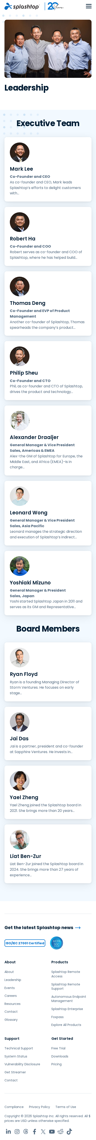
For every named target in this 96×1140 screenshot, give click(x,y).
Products (59, 962)
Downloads (59, 1056)
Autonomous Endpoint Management (68, 998)
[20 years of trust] (52, 6)
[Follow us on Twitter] (43, 1132)
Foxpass (57, 1017)
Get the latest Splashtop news (38, 928)
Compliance (14, 1107)
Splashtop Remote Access (65, 974)
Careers (10, 996)
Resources (12, 1004)
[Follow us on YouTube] (52, 1132)
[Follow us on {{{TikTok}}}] (69, 1132)
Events (9, 988)
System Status (15, 1056)
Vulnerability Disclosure (22, 1064)
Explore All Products (66, 1025)
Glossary (11, 1019)
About (10, 962)
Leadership (12, 980)
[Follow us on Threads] (26, 1132)
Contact (11, 1011)
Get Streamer (15, 1072)
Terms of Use (65, 1107)
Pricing (56, 1064)
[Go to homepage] (22, 6)
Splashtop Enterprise (67, 1009)
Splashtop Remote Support (65, 986)
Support (11, 1038)
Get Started (62, 1038)
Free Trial (58, 1048)
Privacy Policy (39, 1107)
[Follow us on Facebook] (34, 1132)
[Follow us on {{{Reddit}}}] (61, 1132)
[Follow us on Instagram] (17, 1132)
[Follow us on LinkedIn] (8, 1132)
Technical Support (18, 1048)
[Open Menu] (88, 6)
